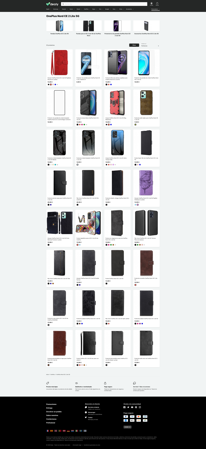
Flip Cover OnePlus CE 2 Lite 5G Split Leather (117, 318)
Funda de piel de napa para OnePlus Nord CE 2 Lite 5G (60, 198)
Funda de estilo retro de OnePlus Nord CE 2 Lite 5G (145, 359)
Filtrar (134, 45)
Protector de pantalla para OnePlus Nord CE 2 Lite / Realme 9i (88, 78)
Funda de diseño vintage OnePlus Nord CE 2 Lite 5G (117, 198)
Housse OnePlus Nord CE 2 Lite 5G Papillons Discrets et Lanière (59, 78)
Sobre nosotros (52, 415)
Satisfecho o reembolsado (83, 387)
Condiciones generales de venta (92, 445)
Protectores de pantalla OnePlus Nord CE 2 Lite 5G (117, 34)
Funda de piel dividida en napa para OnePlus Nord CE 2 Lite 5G (59, 359)
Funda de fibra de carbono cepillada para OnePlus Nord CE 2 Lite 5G (116, 78)
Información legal (77, 445)
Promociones (51, 404)
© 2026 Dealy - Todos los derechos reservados (58, 445)
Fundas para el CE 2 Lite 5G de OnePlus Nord (88, 34)
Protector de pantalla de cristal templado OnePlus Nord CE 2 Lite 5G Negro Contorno (59, 118)
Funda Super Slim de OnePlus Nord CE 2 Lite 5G (146, 158)
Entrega (49, 408)
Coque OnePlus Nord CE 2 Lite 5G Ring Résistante (115, 118)
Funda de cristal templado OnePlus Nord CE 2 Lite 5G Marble (59, 158)
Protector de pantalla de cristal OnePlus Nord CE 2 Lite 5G (146, 78)
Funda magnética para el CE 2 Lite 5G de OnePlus (87, 238)
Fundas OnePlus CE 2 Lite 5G (60, 33)
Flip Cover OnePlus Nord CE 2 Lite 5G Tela (59, 278)
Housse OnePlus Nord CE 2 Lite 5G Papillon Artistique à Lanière (145, 198)
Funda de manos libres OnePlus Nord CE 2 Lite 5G (88, 118)
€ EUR (126, 427)
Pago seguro (108, 387)
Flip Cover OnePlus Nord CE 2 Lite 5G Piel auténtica (87, 198)
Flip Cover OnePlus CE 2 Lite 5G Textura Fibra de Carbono (145, 238)
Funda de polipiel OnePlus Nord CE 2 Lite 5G (88, 318)
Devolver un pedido (54, 412)
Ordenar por (143, 43)
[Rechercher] (63, 4)
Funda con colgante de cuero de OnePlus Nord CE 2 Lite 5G (116, 238)
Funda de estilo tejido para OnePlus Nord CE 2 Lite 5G (146, 118)
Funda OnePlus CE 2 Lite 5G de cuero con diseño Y (88, 359)
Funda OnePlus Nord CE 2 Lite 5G (114, 278)
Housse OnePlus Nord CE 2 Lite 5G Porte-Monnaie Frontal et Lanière (59, 238)
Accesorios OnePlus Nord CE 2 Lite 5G (146, 33)
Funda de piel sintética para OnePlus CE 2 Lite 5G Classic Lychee (116, 359)
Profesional (50, 423)
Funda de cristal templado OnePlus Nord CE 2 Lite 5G (88, 158)
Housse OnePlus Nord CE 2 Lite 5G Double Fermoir (88, 279)
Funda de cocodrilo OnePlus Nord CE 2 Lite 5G (145, 279)
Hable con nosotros (94, 409)
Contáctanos (51, 419)
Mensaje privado (93, 419)
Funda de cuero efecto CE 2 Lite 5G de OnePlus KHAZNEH (58, 319)
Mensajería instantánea (95, 414)
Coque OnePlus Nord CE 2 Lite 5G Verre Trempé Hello (115, 158)
